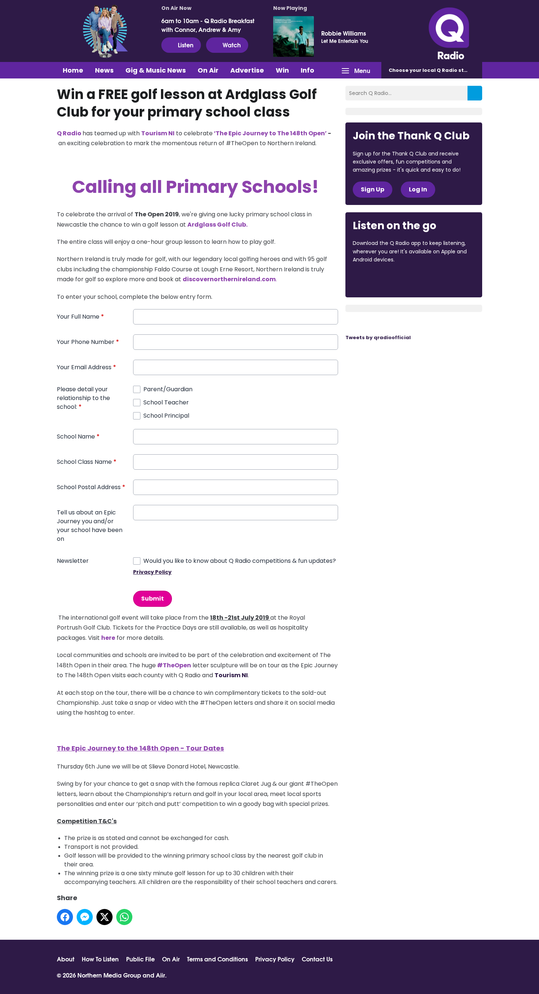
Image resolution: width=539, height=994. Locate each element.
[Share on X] (104, 917)
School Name (78, 436)
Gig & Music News (155, 70)
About (65, 958)
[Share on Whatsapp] (124, 917)
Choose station (433, 70)
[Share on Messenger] (85, 917)
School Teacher (166, 402)
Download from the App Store (381, 279)
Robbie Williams (343, 33)
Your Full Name (80, 316)
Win (282, 70)
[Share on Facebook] (65, 917)
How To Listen (100, 958)
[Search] (474, 93)
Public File (140, 958)
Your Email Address (86, 367)
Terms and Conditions (217, 958)
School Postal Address (91, 487)
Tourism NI (231, 675)
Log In (418, 189)
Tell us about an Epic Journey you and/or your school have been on (89, 525)
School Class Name (87, 462)
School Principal (166, 415)
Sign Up (372, 189)
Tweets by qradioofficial (378, 337)
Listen (186, 44)
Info (307, 70)
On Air (208, 70)
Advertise (247, 70)
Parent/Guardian (167, 389)
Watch (232, 44)
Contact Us (317, 958)
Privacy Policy (152, 572)
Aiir (160, 974)
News (104, 70)
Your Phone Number (88, 342)
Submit (152, 598)
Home (73, 70)
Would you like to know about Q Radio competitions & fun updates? (239, 561)
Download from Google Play (442, 279)
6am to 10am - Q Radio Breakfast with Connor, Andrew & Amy (207, 25)
